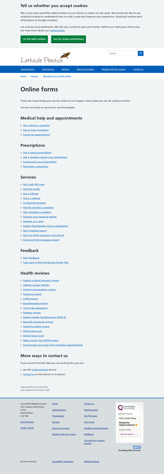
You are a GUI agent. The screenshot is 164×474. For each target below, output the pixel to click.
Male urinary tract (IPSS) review (41, 340)
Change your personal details (40, 216)
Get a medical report (35, 230)
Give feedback (31, 257)
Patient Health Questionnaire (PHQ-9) (44, 317)
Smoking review (32, 294)
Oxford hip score (32, 331)
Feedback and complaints (96, 428)
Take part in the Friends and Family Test (45, 262)
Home (23, 76)
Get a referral (30, 193)
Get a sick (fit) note (33, 184)
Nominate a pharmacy (35, 166)
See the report (126, 434)
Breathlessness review (35, 303)
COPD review (30, 298)
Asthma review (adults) (36, 285)
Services (65, 69)
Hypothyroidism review (36, 326)
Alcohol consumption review (39, 289)
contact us (28, 374)
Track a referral (31, 198)
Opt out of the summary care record (43, 235)
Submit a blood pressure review (41, 280)
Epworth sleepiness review (38, 321)
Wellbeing (89, 434)
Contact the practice (34, 203)
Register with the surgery (114, 69)
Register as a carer (33, 221)
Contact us (138, 69)
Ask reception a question (37, 212)
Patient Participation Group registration (45, 226)
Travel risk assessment (35, 308)
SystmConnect (40, 369)
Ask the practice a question (38, 207)
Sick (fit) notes (90, 416)
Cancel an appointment (36, 134)
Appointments (27, 69)
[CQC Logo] (126, 410)
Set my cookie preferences (68, 38)
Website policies (91, 461)
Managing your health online (57, 76)
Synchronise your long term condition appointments (53, 345)
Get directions (27, 422)
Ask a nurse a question (36, 130)
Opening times (91, 410)
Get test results (31, 189)
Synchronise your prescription (40, 161)
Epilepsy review (32, 312)
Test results (89, 422)
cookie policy (57, 30)
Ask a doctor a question (36, 125)
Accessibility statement (63, 461)
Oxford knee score (33, 335)
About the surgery (85, 69)
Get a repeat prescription (37, 152)
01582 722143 (27, 428)
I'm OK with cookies (34, 38)
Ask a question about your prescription (45, 157)
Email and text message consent (41, 239)
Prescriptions (48, 69)
